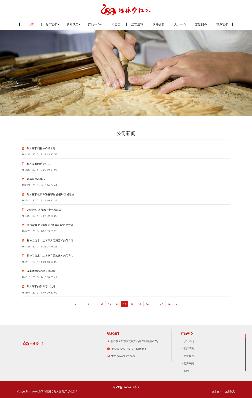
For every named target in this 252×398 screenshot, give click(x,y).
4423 (27, 246)
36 (132, 304)
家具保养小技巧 (35, 179)
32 (101, 304)
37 (139, 304)
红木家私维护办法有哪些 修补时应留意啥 (50, 194)
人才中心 (180, 24)
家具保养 (158, 24)
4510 (27, 277)
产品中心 (94, 24)
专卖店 (116, 24)
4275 (27, 231)
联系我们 (222, 24)
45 (161, 304)
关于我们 (51, 24)
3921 (27, 185)
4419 (27, 262)
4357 (27, 292)
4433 (27, 154)
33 (109, 304)
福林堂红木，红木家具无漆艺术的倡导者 (49, 240)
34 (116, 304)
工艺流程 (137, 24)
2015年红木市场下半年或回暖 (43, 209)
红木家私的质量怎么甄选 (40, 286)
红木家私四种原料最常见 (40, 148)
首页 (31, 24)
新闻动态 (72, 24)
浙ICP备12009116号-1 (126, 387)
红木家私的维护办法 (38, 163)
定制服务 (201, 24)
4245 (27, 200)
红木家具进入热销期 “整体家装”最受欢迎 (49, 225)
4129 (27, 169)
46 (169, 304)
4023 (27, 215)
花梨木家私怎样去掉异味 (40, 271)
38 (147, 304)
